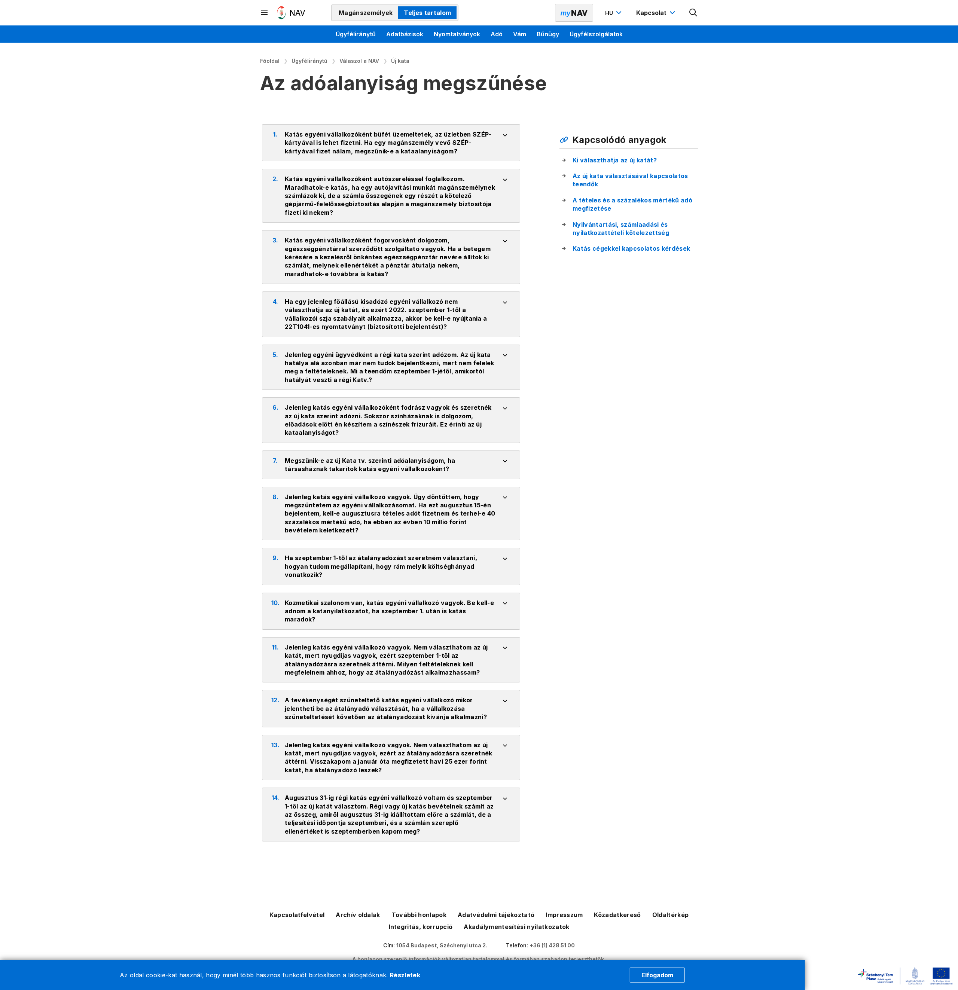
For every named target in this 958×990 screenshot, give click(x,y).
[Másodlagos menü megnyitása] (264, 12)
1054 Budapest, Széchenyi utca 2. (441, 945)
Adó (497, 34)
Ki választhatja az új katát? (615, 160)
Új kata (400, 61)
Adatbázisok (404, 34)
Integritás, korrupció (421, 927)
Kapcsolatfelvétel (296, 915)
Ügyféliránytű (356, 34)
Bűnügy (548, 34)
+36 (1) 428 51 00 (552, 945)
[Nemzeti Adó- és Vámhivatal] (291, 12)
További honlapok (418, 915)
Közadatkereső (617, 915)
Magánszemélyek (366, 12)
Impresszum (564, 915)
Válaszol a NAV (359, 61)
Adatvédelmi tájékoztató (496, 915)
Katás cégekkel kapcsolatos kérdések (631, 248)
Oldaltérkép (670, 915)
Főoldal (270, 61)
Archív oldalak (358, 915)
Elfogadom (657, 975)
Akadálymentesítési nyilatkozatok (516, 927)
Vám (519, 34)
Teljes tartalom (427, 12)
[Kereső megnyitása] (693, 12)
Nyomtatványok (457, 34)
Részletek (405, 975)
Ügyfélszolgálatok (596, 34)
